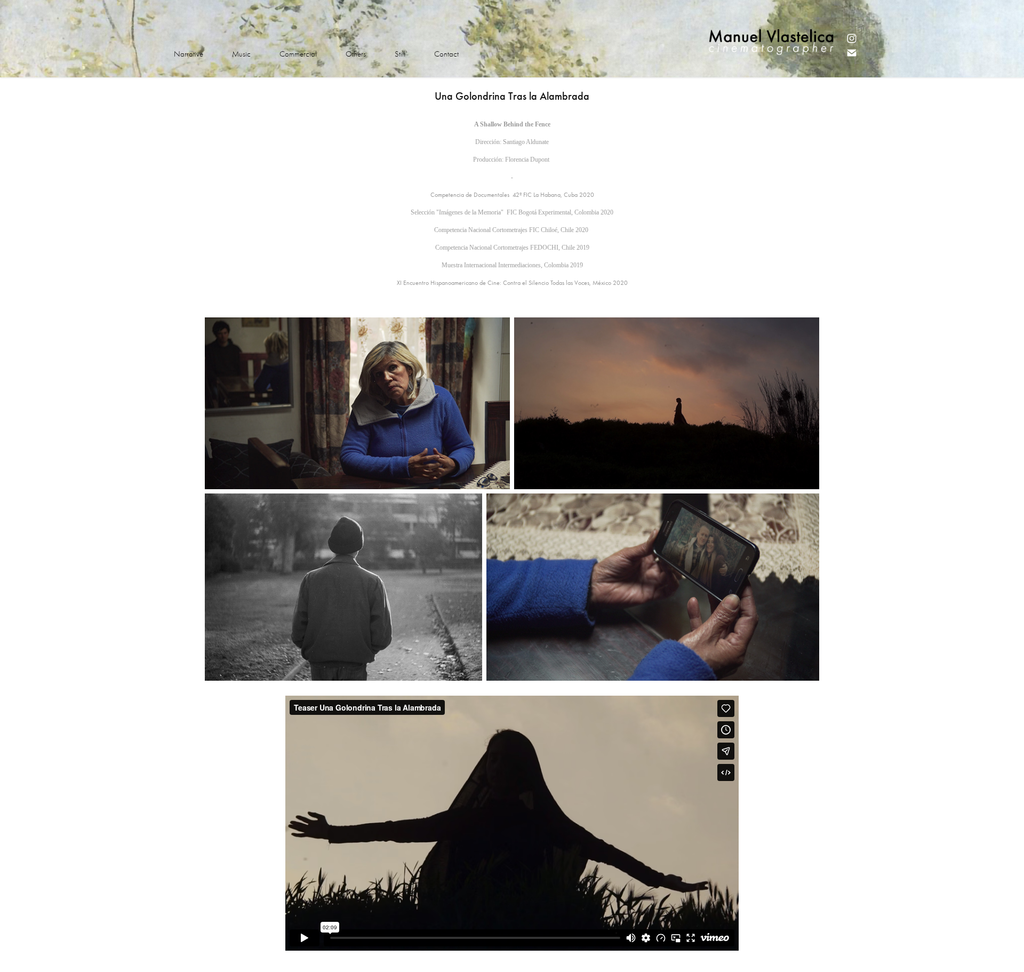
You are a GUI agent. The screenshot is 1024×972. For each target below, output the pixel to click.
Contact (446, 54)
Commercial (298, 54)
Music (241, 54)
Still (400, 54)
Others (356, 54)
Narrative (188, 54)
